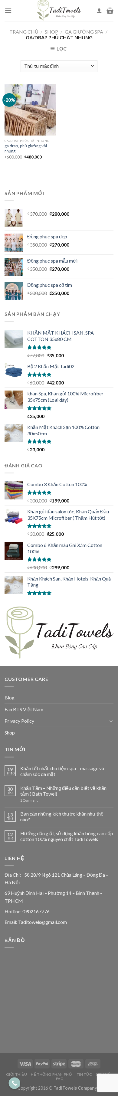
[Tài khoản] (99, 10)
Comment (29, 800)
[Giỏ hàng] (110, 10)
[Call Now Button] (14, 1083)
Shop (51, 31)
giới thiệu (16, 1074)
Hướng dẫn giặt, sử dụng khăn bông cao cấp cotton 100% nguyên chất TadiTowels (66, 836)
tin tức (84, 1074)
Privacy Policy (19, 721)
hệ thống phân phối (52, 1074)
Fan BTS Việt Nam (24, 709)
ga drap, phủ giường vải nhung (26, 148)
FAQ (60, 1078)
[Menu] (8, 10)
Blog (10, 697)
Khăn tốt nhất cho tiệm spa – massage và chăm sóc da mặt (62, 771)
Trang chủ (23, 31)
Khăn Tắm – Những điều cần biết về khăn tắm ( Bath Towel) (63, 791)
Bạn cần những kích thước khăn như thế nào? (61, 816)
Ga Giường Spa (84, 31)
